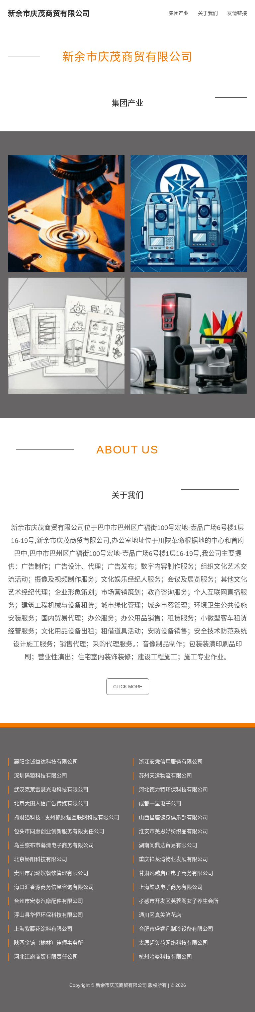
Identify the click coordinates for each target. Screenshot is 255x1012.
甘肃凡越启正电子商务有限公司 (176, 873)
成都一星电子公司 (160, 803)
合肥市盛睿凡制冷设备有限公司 (176, 929)
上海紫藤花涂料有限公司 (43, 929)
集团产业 (179, 13)
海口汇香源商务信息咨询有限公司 (54, 887)
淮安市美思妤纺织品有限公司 (173, 831)
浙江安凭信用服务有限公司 (171, 762)
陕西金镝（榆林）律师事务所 (48, 943)
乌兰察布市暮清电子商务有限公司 (54, 845)
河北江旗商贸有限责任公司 (46, 957)
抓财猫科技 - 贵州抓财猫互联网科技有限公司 (66, 817)
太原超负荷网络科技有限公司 (173, 943)
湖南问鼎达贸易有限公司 (168, 845)
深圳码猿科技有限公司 (40, 775)
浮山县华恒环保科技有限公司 (48, 915)
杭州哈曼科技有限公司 (165, 957)
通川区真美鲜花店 (160, 915)
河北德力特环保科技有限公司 (173, 789)
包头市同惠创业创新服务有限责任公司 (59, 831)
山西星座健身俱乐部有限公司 (173, 817)
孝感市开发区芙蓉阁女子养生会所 (178, 901)
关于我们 (208, 13)
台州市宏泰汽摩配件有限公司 (48, 901)
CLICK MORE (127, 686)
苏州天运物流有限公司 (165, 775)
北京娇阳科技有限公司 (40, 859)
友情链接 (237, 13)
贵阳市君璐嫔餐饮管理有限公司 (51, 873)
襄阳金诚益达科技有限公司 (46, 762)
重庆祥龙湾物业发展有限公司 (173, 859)
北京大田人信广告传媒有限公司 (51, 803)
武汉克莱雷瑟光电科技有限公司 (51, 789)
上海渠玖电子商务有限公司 (171, 887)
